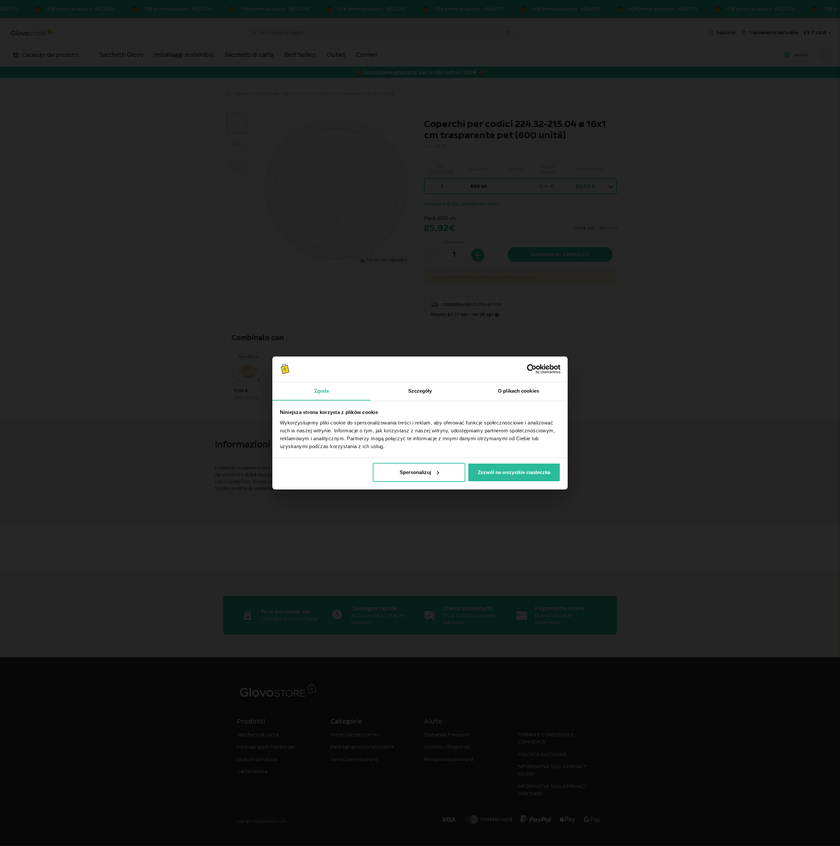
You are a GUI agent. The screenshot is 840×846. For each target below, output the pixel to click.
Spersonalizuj (415, 472)
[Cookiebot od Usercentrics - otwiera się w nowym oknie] (531, 369)
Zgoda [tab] (321, 390)
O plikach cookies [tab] (518, 390)
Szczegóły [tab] (420, 390)
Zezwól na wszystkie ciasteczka (514, 472)
